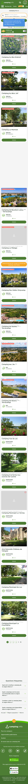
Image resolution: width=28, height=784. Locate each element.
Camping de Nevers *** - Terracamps (11, 401)
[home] (14, 726)
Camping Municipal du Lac (12, 587)
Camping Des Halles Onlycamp (13, 290)
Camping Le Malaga (9, 248)
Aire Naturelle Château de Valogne (12, 550)
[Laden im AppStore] (14, 768)
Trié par (10, 27)
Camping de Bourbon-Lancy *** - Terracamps (14, 210)
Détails (14, 67)
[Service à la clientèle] (20, 2)
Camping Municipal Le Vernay (13, 513)
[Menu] (2, 6)
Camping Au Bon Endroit (11, 57)
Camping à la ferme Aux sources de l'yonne (11, 475)
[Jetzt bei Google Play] (14, 772)
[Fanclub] (21, 6)
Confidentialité (7, 778)
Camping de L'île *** (9, 364)
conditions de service (9, 780)
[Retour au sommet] (14, 721)
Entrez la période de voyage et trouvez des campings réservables (14, 264)
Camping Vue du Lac (10, 438)
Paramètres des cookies (18, 778)
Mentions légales (21, 777)
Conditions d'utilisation (8, 777)
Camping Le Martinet (10, 129)
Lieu (15, 100)
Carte (15, 6)
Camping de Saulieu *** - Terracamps (11, 327)
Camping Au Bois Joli (10, 93)
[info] (13, 32)
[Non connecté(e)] (25, 2)
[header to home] (7, 2)
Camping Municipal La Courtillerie (10, 624)
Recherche (8, 6)
